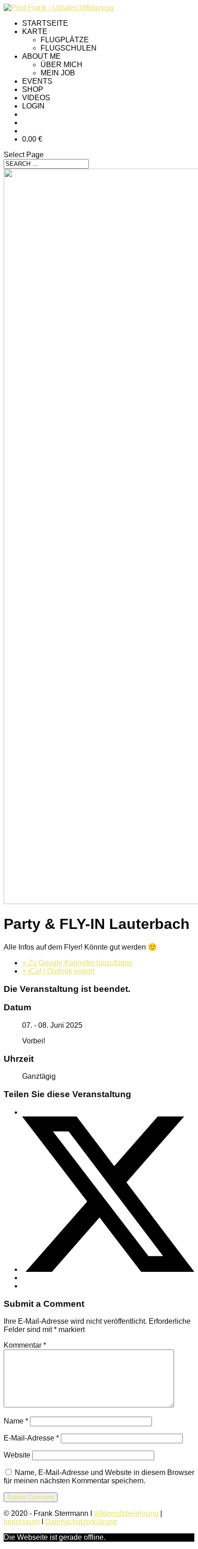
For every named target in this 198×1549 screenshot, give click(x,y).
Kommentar (25, 1345)
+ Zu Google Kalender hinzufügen (77, 963)
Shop (32, 89)
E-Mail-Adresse (31, 1438)
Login (33, 106)
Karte (34, 31)
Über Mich (61, 64)
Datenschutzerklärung (81, 1522)
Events (37, 81)
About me (41, 56)
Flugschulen (69, 48)
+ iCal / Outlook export (58, 971)
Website (17, 1455)
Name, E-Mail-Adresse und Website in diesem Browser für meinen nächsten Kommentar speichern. (99, 1477)
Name (16, 1421)
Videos (36, 98)
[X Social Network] (108, 1269)
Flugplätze (65, 40)
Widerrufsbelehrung (126, 1513)
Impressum (22, 1522)
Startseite (45, 23)
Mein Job (58, 73)
